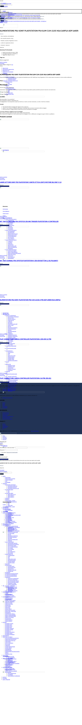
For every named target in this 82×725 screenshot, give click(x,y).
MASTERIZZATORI (12, 560)
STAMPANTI (7, 577)
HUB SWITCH (11, 568)
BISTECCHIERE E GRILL (10, 600)
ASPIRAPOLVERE (8, 599)
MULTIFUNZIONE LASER (13, 582)
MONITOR (7, 564)
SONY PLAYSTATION (15, 14)
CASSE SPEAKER (8, 480)
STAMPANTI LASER (12, 583)
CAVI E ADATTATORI (9, 542)
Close (1, 443)
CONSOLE (7, 498)
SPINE (6, 511)
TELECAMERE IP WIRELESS (14, 676)
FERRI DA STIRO (8, 602)
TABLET (6, 652)
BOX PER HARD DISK (12, 587)
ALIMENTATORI (11, 555)
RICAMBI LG (8, 630)
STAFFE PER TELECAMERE (11, 671)
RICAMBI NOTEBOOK (9, 634)
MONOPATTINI (8, 594)
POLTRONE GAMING (12, 537)
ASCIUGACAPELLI (9, 598)
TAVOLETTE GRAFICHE (13, 539)
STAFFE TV (7, 663)
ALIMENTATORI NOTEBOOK (14, 527)
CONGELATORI (8, 516)
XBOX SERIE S (11, 495)
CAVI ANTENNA (11, 657)
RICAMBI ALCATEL (9, 623)
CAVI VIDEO (10, 553)
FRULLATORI (8, 606)
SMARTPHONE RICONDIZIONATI (12, 651)
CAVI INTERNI (11, 549)
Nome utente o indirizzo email (7, 447)
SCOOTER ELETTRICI (9, 595)
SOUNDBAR (7, 482)
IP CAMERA (10, 674)
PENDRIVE (10, 589)
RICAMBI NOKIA (8, 633)
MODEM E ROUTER (12, 570)
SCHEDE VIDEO (11, 562)
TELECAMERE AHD (12, 673)
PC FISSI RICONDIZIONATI (11, 576)
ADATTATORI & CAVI (9, 656)
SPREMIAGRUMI (8, 620)
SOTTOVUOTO (8, 618)
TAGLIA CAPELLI (8, 621)
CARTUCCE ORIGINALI (13, 579)
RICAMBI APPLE (8, 626)
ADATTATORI (8, 477)
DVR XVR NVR (8, 669)
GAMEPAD (10, 531)
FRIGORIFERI (8, 518)
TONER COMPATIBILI (12, 584)
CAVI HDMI (10, 660)
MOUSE (9, 534)
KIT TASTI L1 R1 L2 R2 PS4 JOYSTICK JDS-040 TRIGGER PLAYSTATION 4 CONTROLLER (29, 221)
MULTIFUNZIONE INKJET (13, 581)
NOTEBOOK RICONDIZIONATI (11, 573)
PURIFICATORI (8, 522)
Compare (2, 63)
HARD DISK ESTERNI (12, 588)
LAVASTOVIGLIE (8, 520)
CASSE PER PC (11, 529)
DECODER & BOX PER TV (10, 661)
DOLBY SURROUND (9, 662)
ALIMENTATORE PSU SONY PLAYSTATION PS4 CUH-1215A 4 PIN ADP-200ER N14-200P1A (30, 300)
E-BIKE (6, 593)
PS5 (8, 492)
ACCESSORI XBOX (9, 493)
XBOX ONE (10, 505)
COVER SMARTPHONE (10, 646)
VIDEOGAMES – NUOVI (10, 500)
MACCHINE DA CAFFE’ (10, 610)
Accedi (2, 454)
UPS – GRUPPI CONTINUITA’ (11, 590)
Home (1, 14)
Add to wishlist (3, 62)
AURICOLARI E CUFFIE (10, 478)
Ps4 (21, 14)
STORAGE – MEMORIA (10, 585)
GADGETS (7, 499)
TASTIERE (10, 538)
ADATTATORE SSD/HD (12, 543)
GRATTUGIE (7, 607)
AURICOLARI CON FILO (10, 640)
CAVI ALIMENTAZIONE (13, 546)
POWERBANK (8, 649)
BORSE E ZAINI (11, 528)
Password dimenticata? (12, 452)
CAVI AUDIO (10, 548)
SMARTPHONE (8, 650)
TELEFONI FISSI (8, 654)
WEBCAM (10, 540)
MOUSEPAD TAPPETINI (13, 536)
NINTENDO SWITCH (12, 487)
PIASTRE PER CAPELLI (10, 613)
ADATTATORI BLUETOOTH (13, 544)
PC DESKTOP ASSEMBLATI (11, 574)
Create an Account (4, 459)
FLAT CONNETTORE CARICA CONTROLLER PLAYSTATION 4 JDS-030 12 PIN (25, 339)
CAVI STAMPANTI (11, 551)
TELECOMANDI (8, 665)
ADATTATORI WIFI (11, 567)
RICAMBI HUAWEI (9, 629)
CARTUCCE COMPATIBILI (13, 578)
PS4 (8, 490)
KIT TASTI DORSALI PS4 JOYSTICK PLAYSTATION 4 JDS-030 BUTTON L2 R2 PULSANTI (29, 261)
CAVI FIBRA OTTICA (12, 658)
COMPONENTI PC (9, 554)
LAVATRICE (7, 521)
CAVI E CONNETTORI (9, 668)
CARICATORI (8, 641)
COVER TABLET (8, 648)
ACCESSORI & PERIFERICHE (11, 526)
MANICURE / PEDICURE (10, 611)
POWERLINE (10, 571)
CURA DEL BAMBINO (9, 601)
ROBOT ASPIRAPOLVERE (10, 616)
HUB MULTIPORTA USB (13, 532)
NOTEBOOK (7, 572)
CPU (9, 557)
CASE (9, 556)
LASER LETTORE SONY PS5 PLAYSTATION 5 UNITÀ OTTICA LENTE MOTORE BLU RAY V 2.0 (30, 182)
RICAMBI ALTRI (8, 624)
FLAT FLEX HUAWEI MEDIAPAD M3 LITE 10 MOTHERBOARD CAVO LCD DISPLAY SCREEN (20, 18)
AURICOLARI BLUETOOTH (10, 639)
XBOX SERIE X (11, 497)
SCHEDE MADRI (11, 561)
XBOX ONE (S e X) (12, 494)
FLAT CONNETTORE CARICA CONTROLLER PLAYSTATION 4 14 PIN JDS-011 (25, 378)
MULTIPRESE (8, 509)
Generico (5, 80)
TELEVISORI (7, 666)
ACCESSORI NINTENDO (10, 484)
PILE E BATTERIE (8, 510)
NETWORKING (8, 565)
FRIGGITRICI (8, 605)
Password (2, 450)
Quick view (2, 179)
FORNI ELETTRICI (9, 604)
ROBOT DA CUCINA (9, 617)
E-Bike (4, 504)
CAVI (6, 481)
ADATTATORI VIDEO (12, 545)
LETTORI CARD (11, 533)
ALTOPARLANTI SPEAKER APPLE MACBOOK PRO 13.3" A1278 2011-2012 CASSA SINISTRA (20, 16)
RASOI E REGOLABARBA (10, 615)
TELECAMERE (8, 672)
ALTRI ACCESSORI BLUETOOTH (12, 638)
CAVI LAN (10, 550)
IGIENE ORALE (8, 609)
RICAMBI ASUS (8, 627)
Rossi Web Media (35, 431)
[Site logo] (5, 3)
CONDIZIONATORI (9, 515)
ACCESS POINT (11, 566)
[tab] (5, 68)
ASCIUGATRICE (8, 514)
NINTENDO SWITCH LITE (13, 488)
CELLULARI (7, 644)
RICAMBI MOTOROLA (9, 632)
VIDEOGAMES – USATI (10, 506)
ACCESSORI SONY (9, 489)
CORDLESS (7, 645)
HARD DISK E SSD (12, 559)
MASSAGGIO (8, 612)
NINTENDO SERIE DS (12, 486)
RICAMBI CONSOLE (7, 14)
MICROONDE (8, 517)
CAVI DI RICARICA (9, 643)
